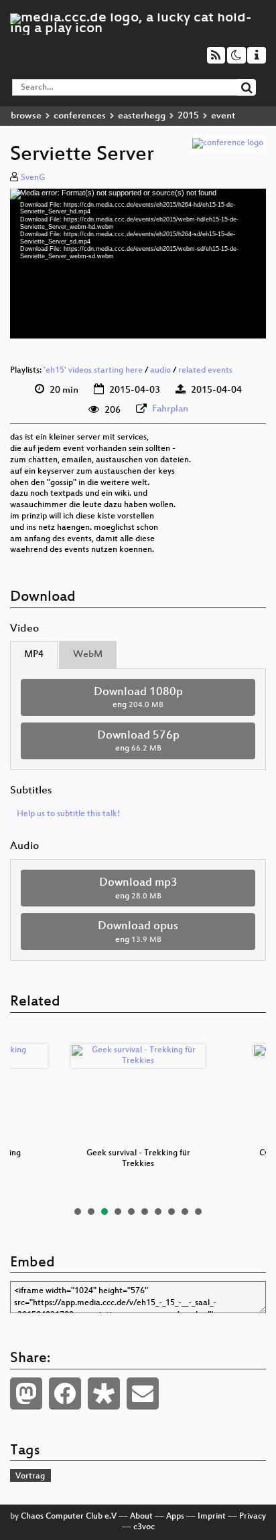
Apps (175, 1516)
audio (160, 370)
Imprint (212, 1516)
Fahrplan (170, 409)
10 (198, 1211)
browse (26, 116)
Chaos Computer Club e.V (69, 1516)
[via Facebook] (65, 1393)
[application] (138, 264)
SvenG (33, 178)
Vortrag (30, 1476)
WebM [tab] (87, 654)
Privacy (252, 1516)
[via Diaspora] (104, 1393)
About (141, 1516)
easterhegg (141, 116)
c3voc (144, 1527)
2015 (188, 116)
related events (205, 370)
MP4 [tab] (34, 654)
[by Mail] (143, 1393)
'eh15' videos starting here (93, 370)
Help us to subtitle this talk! (68, 814)
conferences (80, 116)
